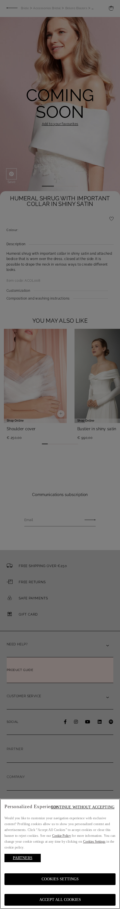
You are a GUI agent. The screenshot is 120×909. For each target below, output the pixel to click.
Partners (22, 858)
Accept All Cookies (60, 900)
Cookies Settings (60, 879)
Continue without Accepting (82, 807)
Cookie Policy (61, 836)
